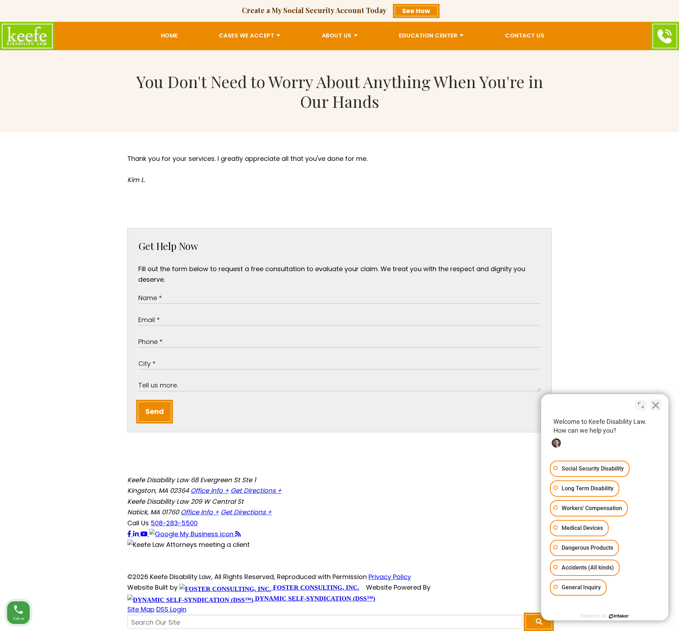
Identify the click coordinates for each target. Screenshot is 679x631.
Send (154, 411)
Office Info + (210, 490)
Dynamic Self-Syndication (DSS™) (314, 598)
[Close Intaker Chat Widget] (655, 405)
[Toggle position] (640, 405)
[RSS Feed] (238, 534)
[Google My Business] (192, 534)
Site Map (141, 609)
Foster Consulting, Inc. (315, 587)
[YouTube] (144, 534)
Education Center (428, 35)
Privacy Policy (389, 576)
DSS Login (171, 609)
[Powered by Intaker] (618, 616)
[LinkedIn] (136, 534)
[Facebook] (130, 534)
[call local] (665, 36)
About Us (337, 35)
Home (169, 35)
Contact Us (524, 35)
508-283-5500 (174, 523)
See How (416, 10)
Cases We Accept (246, 35)
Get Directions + (256, 490)
